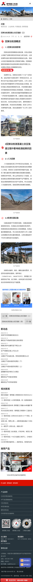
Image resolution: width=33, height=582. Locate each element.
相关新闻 (5, 388)
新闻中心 (5, 19)
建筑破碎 (9, 483)
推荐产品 (5, 448)
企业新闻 (11, 26)
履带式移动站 (5, 510)
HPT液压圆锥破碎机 (6, 499)
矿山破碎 (3, 483)
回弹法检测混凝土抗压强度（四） (16, 321)
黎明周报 (25, 26)
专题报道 (18, 26)
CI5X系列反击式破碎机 (7, 513)
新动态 (4, 328)
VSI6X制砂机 (4, 503)
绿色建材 (15, 483)
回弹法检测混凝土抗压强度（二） (17, 316)
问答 (11, 19)
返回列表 (27, 36)
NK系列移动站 (5, 506)
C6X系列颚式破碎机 (6, 496)
